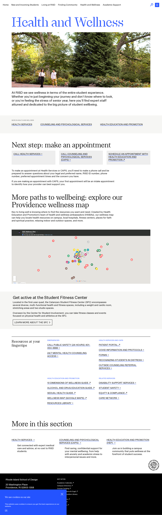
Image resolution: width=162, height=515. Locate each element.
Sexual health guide (60, 393)
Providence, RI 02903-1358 (20, 487)
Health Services (22, 124)
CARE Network (108, 398)
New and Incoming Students (25, 5)
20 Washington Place (17, 484)
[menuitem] (6, 5)
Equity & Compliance (112, 393)
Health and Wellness (90, 5)
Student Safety (109, 388)
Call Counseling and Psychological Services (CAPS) (76, 157)
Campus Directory (64, 486)
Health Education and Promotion (121, 124)
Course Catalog (63, 488)
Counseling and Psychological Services (66, 124)
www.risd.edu (62, 505)
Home (6, 5)
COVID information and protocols (120, 350)
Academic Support (112, 5)
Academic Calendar (64, 483)
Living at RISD (48, 5)
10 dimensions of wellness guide (67, 383)
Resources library (59, 403)
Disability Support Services (116, 383)
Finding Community (67, 5)
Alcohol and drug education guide (69, 388)
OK (6, 510)
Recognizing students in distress (120, 360)
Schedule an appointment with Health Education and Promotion (128, 157)
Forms (103, 355)
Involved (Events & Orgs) (66, 491)
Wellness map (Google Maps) (65, 398)
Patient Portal (108, 345)
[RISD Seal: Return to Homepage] (153, 470)
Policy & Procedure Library (67, 494)
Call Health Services (27, 154)
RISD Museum (62, 499)
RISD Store (61, 502)
